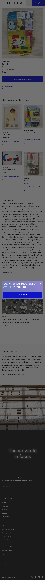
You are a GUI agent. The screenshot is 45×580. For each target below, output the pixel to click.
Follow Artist (22, 294)
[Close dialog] (40, 283)
